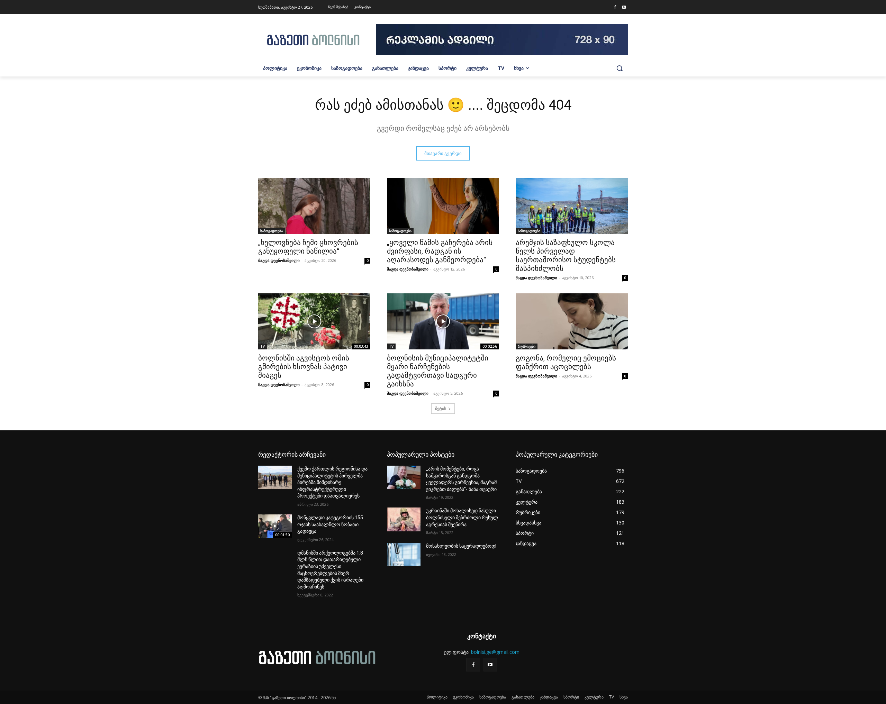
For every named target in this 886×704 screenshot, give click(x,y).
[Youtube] (624, 7)
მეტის (440, 408)
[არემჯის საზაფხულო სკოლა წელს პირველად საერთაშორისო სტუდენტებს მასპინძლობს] (572, 206)
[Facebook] (615, 7)
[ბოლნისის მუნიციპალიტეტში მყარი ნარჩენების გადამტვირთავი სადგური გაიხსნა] (443, 321)
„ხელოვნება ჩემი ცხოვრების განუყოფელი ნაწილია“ (308, 246)
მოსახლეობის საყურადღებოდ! (461, 546)
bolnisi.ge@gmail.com (495, 652)
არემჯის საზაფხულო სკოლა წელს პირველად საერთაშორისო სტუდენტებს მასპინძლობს (566, 255)
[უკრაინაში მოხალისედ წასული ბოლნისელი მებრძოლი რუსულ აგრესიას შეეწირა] (404, 519)
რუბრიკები (526, 346)
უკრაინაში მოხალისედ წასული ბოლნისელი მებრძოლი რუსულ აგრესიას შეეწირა (462, 517)
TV (262, 346)
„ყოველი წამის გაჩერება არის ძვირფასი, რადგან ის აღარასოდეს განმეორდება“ (439, 251)
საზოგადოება (271, 230)
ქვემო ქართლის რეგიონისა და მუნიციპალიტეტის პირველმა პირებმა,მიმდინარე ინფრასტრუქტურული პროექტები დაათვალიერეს (332, 482)
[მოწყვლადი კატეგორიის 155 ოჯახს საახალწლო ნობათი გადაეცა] (275, 526)
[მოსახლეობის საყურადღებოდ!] (404, 554)
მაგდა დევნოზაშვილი (279, 260)
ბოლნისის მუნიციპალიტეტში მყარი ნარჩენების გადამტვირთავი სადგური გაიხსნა (437, 371)
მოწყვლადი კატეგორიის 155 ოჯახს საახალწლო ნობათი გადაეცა (330, 524)
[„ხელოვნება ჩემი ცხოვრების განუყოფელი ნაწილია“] (314, 206)
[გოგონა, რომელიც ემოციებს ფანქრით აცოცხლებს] (572, 321)
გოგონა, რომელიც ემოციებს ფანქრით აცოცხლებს (566, 362)
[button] (619, 68)
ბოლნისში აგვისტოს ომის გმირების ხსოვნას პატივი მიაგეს (303, 367)
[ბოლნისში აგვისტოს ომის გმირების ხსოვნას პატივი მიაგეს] (314, 321)
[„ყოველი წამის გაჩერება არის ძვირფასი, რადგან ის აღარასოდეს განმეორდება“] (443, 206)
